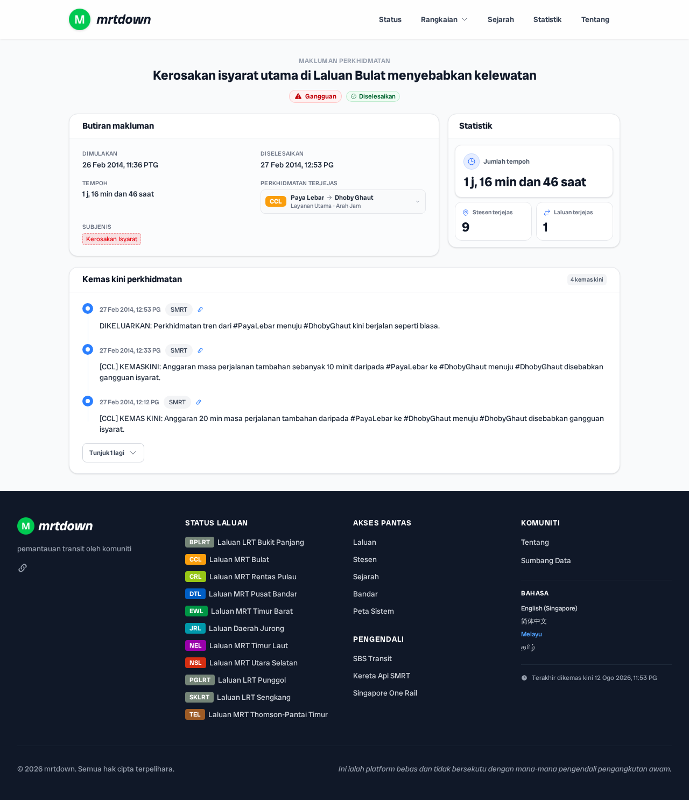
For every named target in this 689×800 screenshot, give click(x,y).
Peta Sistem (373, 611)
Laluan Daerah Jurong (236, 628)
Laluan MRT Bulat (229, 559)
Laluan (364, 542)
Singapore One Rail (385, 693)
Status (390, 19)
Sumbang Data (546, 560)
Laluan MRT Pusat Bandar (243, 594)
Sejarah (501, 19)
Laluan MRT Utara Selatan (243, 663)
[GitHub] (22, 568)
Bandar (365, 594)
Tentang (595, 19)
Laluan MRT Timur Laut (238, 645)
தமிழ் (528, 647)
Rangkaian (439, 19)
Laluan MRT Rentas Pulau (243, 576)
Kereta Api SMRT (381, 675)
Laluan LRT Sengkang (240, 697)
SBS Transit (372, 658)
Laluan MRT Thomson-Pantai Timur (258, 714)
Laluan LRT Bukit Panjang (246, 542)
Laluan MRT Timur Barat (241, 611)
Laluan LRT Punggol (237, 680)
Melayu (531, 634)
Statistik (547, 19)
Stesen (365, 559)
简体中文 (534, 621)
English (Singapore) (549, 608)
